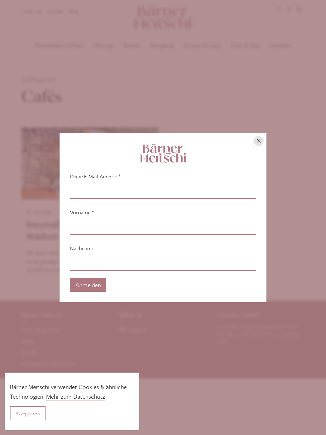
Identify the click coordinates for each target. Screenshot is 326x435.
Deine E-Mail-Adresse (95, 176)
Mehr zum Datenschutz (75, 396)
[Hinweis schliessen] (258, 141)
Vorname (82, 212)
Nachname (82, 248)
